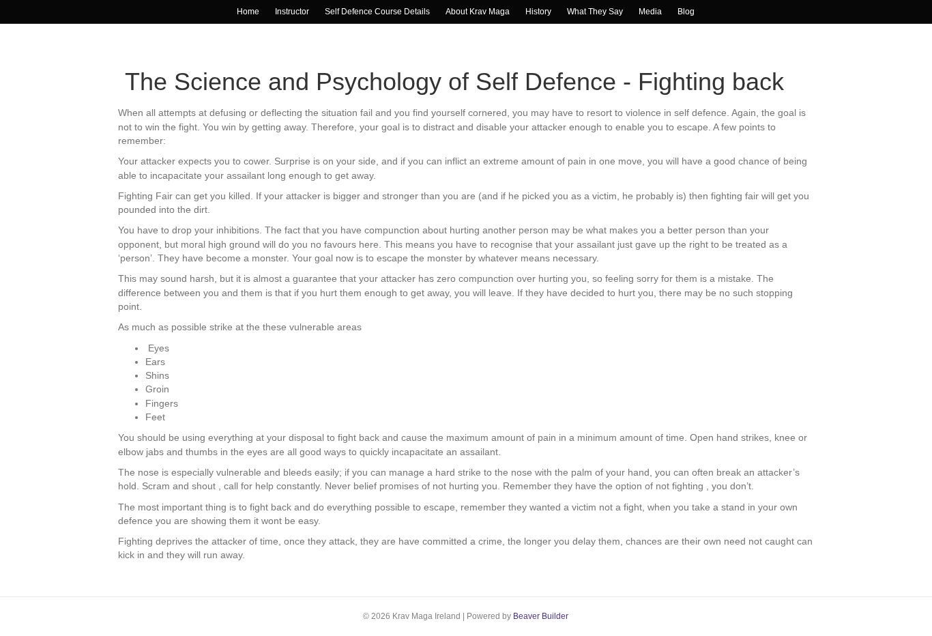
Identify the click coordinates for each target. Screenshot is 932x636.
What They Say (595, 11)
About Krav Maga (478, 11)
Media (650, 11)
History (538, 11)
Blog (686, 11)
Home (248, 11)
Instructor (292, 11)
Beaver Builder (540, 616)
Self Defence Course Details (377, 11)
